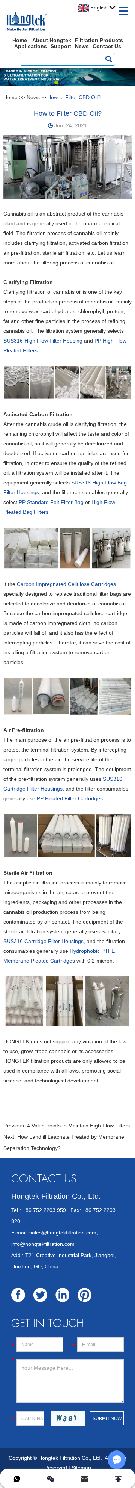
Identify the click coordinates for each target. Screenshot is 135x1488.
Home (19, 40)
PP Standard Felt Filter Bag (51, 502)
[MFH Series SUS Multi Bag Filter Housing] (67, 548)
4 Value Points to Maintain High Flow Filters (78, 1126)
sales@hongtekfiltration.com (62, 1233)
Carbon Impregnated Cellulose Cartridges (66, 584)
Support (61, 46)
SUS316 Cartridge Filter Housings (43, 941)
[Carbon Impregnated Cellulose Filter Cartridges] (67, 696)
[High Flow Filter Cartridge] (67, 382)
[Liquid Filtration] (67, 167)
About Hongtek (51, 40)
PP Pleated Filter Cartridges (70, 798)
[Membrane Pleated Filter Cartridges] (67, 1001)
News (82, 46)
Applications (30, 46)
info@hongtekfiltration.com (43, 1244)
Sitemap (81, 1468)
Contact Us (107, 46)
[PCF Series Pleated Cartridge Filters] (67, 835)
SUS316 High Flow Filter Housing (42, 341)
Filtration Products (99, 40)
